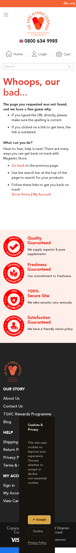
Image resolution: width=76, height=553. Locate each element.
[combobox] (38, 66)
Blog (7, 422)
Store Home (21, 194)
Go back (18, 165)
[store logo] (38, 23)
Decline (38, 531)
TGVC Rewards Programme (27, 414)
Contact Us (13, 406)
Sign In (9, 485)
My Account (42, 194)
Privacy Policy (15, 457)
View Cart (11, 501)
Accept (40, 520)
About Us (11, 398)
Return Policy (14, 450)
